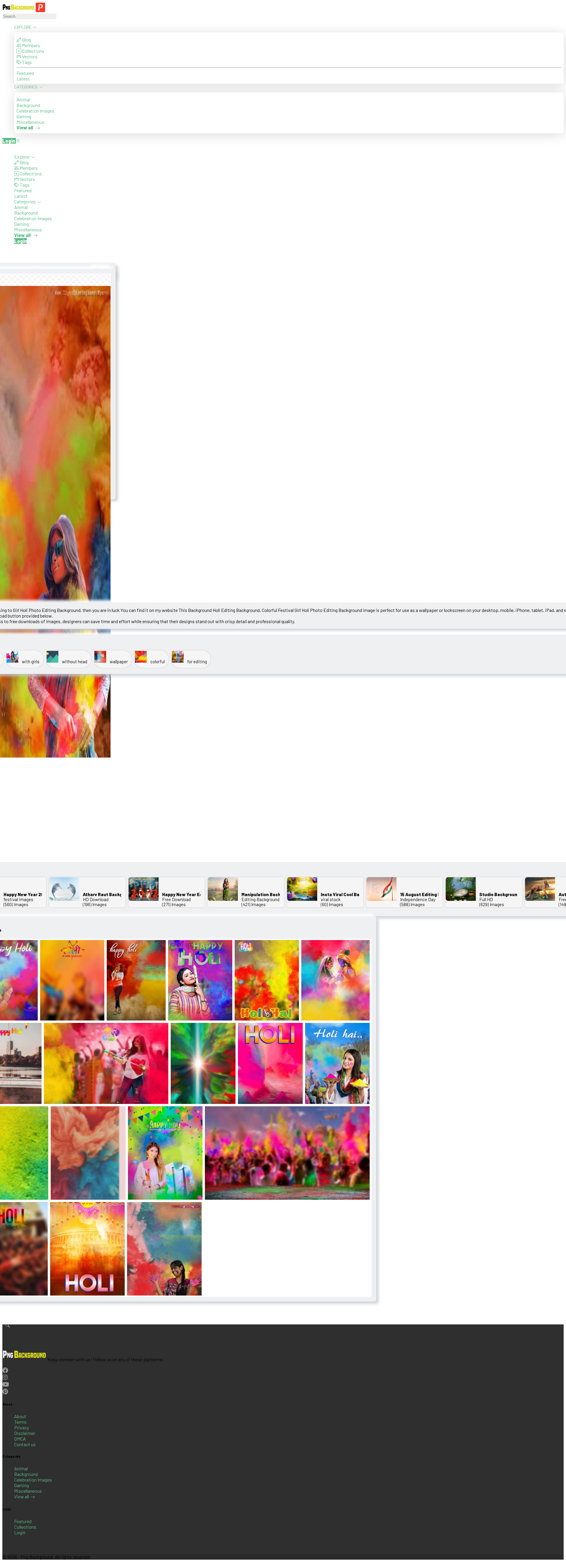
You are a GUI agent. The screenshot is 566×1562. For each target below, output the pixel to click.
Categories (26, 86)
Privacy (21, 1427)
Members (30, 45)
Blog (26, 39)
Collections (32, 51)
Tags (26, 62)
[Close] (4, 148)
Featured (25, 73)
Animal (23, 99)
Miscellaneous (30, 122)
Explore (23, 26)
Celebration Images (35, 110)
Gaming (24, 116)
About (20, 1416)
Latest (23, 78)
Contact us (25, 1444)
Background (28, 105)
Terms (20, 1422)
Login (19, 1532)
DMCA (20, 1438)
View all (21, 1496)
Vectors (29, 56)
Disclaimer (24, 1433)
